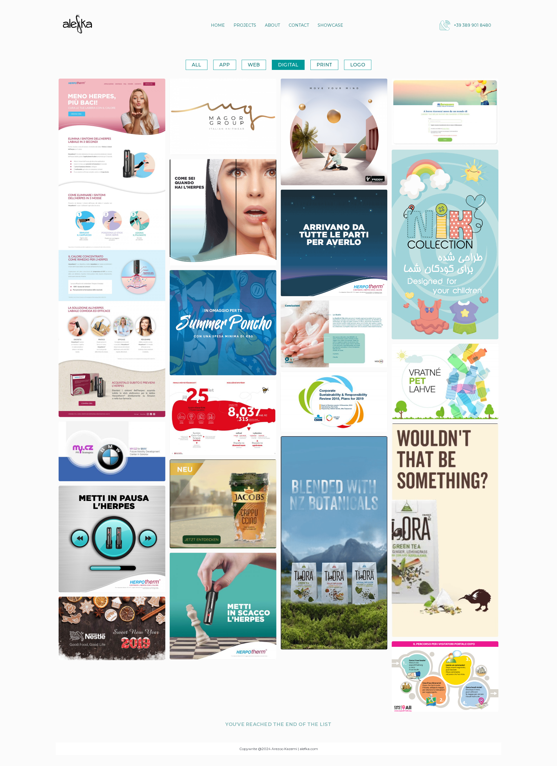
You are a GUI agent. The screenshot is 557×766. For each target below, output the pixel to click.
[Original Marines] (223, 322)
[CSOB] (334, 402)
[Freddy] (334, 132)
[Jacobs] (223, 503)
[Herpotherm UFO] (334, 243)
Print (324, 65)
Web (254, 65)
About (272, 25)
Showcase (330, 25)
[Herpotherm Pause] (112, 539)
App (224, 65)
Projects (245, 25)
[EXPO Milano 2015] (445, 676)
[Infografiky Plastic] (445, 381)
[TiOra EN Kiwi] (445, 530)
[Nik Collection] (445, 244)
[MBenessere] (445, 112)
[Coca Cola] (223, 417)
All (196, 65)
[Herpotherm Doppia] (223, 212)
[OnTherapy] (334, 333)
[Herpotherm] (112, 248)
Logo (357, 65)
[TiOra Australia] (334, 543)
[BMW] (112, 451)
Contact (299, 25)
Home (218, 25)
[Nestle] (112, 628)
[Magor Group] (223, 117)
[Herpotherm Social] (223, 606)
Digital (288, 65)
